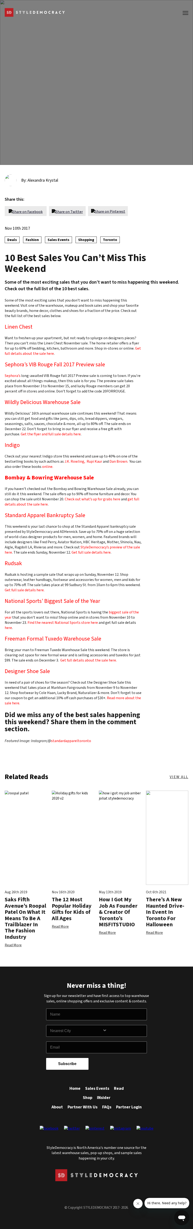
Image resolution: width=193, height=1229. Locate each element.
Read (119, 1088)
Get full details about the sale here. (88, 660)
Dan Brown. (119, 461)
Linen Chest (18, 327)
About (57, 1107)
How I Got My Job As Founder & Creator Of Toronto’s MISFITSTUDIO (118, 912)
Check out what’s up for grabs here (92, 499)
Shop (87, 1098)
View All (179, 777)
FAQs (106, 1107)
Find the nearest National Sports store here (63, 622)
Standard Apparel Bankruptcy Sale (45, 515)
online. (47, 466)
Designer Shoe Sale (27, 671)
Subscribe (67, 1064)
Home (74, 1088)
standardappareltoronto (71, 740)
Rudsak (13, 563)
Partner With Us (82, 1107)
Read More (13, 945)
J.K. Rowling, (74, 461)
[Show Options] (123, 1031)
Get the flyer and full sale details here (51, 434)
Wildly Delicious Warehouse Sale (42, 402)
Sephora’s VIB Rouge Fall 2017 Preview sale (55, 364)
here (8, 627)
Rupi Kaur (94, 461)
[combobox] (76, 1031)
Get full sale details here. (24, 590)
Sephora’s (12, 375)
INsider (103, 1098)
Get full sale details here (91, 552)
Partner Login (129, 1107)
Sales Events (97, 1088)
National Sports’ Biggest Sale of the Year (52, 601)
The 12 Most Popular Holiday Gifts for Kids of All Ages (72, 908)
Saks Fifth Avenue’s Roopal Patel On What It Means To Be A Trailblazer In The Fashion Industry (25, 918)
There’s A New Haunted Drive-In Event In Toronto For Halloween (165, 912)
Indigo (12, 445)
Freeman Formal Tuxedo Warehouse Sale (53, 639)
